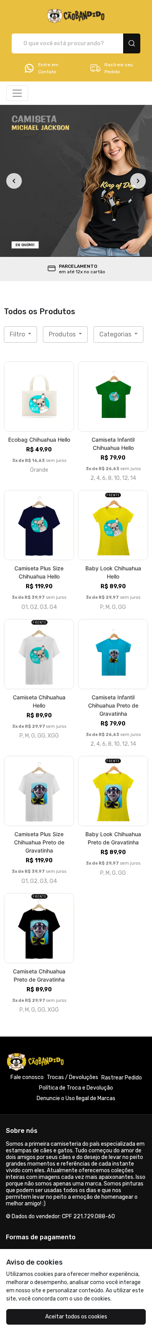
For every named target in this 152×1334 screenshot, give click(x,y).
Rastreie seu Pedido (118, 68)
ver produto (39, 396)
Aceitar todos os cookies (76, 1316)
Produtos (63, 334)
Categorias (116, 334)
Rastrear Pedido (121, 1077)
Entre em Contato (48, 68)
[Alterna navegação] (17, 93)
